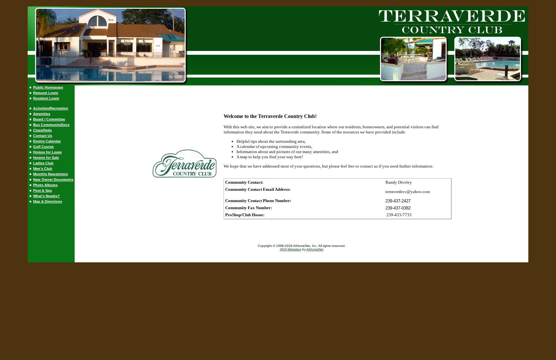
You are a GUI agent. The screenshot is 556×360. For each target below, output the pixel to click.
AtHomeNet (314, 249)
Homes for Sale (46, 158)
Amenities (41, 114)
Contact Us (42, 136)
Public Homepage (48, 87)
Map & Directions (47, 201)
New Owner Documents (53, 179)
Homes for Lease (47, 152)
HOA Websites (290, 249)
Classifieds (42, 130)
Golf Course (43, 147)
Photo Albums (45, 185)
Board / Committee (49, 119)
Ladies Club (43, 163)
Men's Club (42, 168)
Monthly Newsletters (50, 174)
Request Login (45, 93)
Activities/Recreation (50, 108)
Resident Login (46, 98)
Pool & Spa (42, 190)
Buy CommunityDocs (51, 125)
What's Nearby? (46, 196)
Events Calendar (47, 141)
